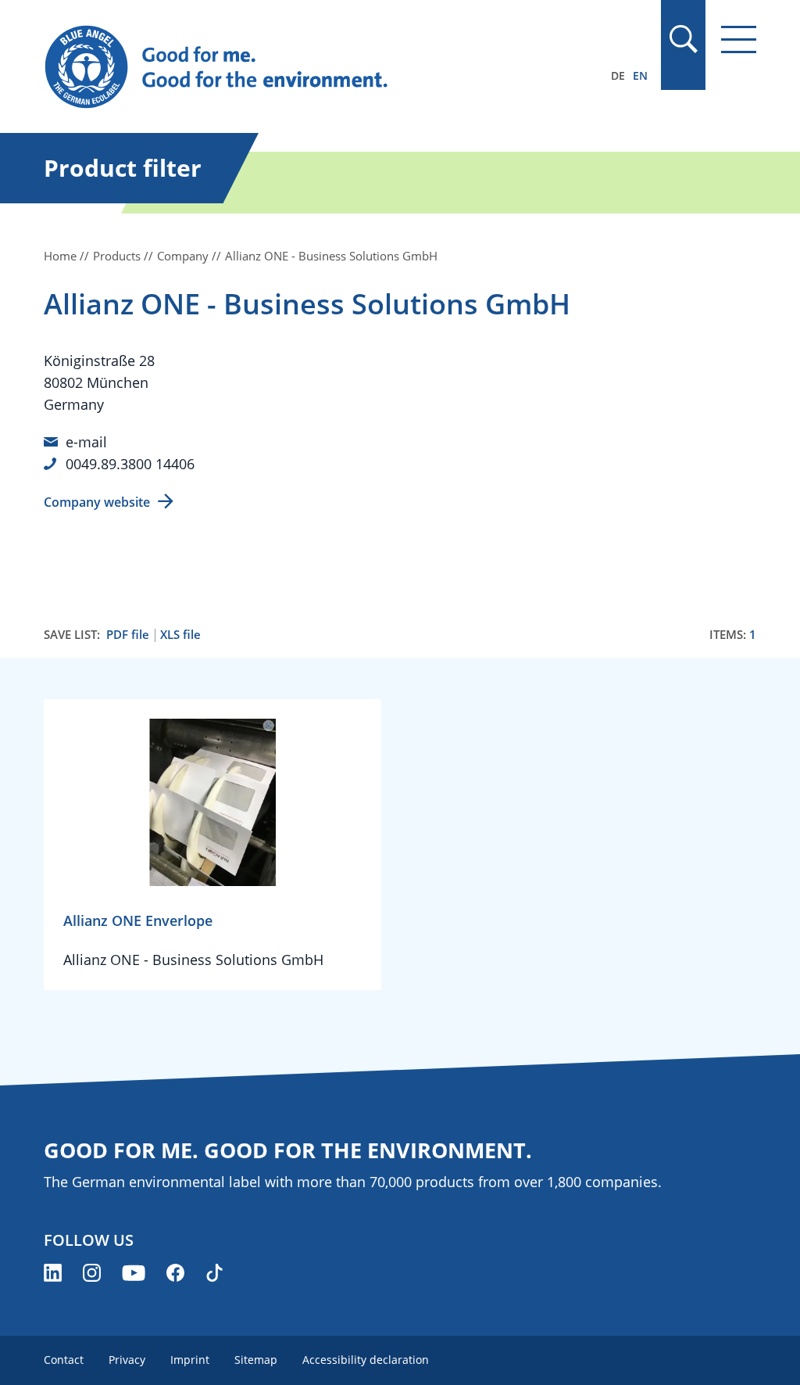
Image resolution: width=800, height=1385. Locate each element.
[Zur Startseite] (293, 67)
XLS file (180, 634)
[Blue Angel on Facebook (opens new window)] (175, 1273)
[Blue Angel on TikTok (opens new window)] (214, 1273)
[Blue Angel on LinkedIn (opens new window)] (53, 1273)
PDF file (127, 634)
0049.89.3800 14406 (130, 463)
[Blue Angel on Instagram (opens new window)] (92, 1273)
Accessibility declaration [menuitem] (365, 1359)
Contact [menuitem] (64, 1359)
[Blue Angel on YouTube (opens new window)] (133, 1273)
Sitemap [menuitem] (255, 1359)
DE (618, 75)
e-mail (86, 441)
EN (640, 75)
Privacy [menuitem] (127, 1359)
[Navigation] (738, 39)
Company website (97, 502)
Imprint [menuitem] (189, 1359)
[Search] (683, 39)
